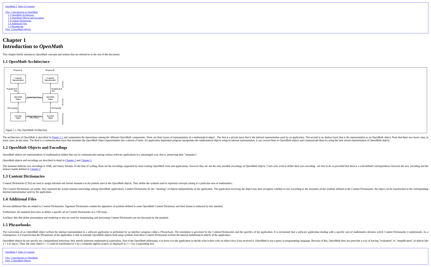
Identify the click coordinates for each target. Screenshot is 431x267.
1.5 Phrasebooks (15, 26)
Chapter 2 (70, 160)
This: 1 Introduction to (21, 12)
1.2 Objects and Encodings (26, 17)
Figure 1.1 (57, 137)
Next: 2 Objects (18, 29)
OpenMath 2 (11, 6)
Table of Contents (26, 6)
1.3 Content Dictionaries (19, 20)
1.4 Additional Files (17, 23)
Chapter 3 (86, 160)
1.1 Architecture (21, 15)
